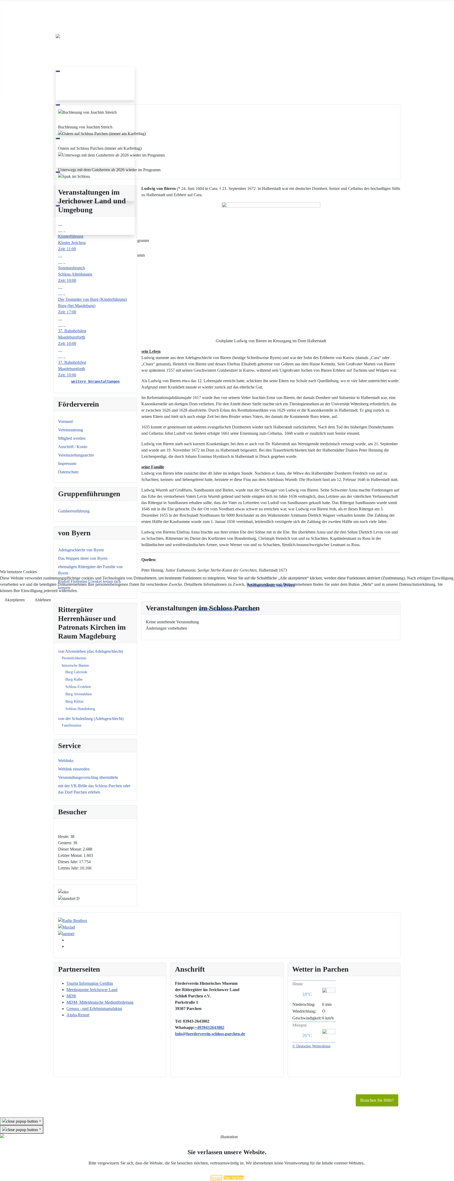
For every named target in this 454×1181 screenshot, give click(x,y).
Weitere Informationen (216, 609)
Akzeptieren (14, 600)
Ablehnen (43, 600)
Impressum (247, 609)
